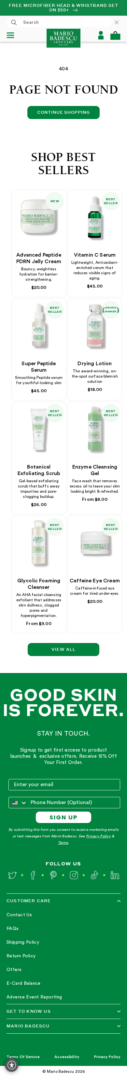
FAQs (13, 928)
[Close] (120, 22)
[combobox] (59, 22)
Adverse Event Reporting (34, 997)
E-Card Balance (24, 983)
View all (63, 649)
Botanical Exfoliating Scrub (39, 470)
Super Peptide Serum (38, 367)
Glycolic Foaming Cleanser (39, 584)
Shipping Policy (23, 942)
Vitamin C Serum (95, 255)
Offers (14, 969)
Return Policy (21, 956)
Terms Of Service (23, 1057)
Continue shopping (63, 112)
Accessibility (66, 1057)
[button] (115, 35)
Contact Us (19, 915)
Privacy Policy (98, 836)
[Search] (14, 22)
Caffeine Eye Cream (95, 580)
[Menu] (13, 35)
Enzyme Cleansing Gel (95, 470)
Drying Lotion (95, 363)
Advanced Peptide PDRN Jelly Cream (39, 258)
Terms (63, 843)
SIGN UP (63, 817)
